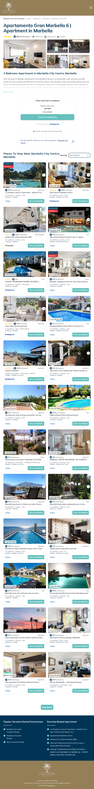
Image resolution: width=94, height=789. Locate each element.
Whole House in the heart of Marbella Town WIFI (23, 460)
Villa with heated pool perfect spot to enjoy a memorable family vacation (67, 744)
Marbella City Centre (58, 19)
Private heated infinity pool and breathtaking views (69, 593)
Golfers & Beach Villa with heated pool (64, 415)
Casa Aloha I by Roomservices (16, 326)
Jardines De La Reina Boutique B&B (18, 237)
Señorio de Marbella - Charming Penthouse (66, 682)
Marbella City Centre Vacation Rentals (14, 730)
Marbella (46, 19)
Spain (29, 19)
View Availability (36, 201)
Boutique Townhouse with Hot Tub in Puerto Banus (69, 282)
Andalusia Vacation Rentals (14, 737)
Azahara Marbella (12, 371)
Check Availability (47, 117)
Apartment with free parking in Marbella (65, 638)
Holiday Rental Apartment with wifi (63, 549)
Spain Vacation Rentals (15, 742)
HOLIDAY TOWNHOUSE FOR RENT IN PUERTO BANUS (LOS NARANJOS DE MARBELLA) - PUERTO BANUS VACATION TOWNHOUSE (69, 752)
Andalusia (37, 19)
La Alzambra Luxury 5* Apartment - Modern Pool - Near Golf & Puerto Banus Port (69, 730)
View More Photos (13, 65)
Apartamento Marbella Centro (61, 192)
